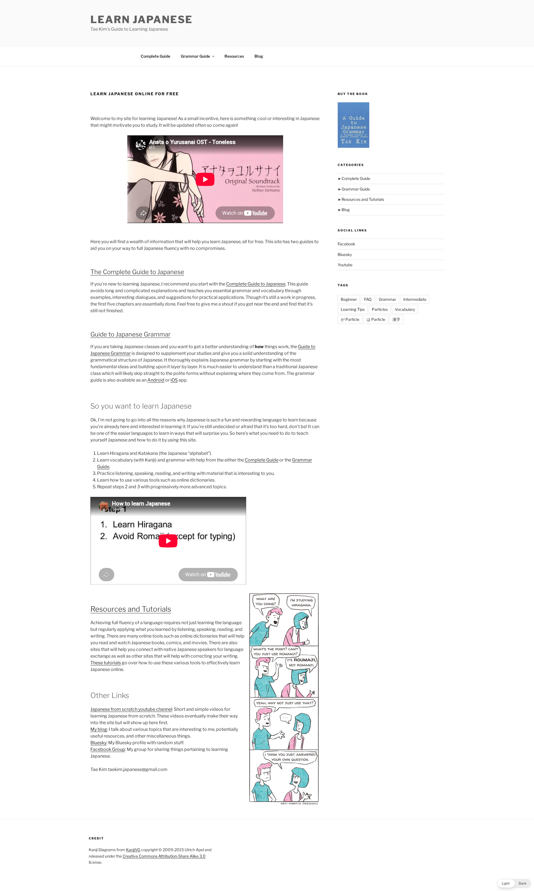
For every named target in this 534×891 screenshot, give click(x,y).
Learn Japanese (141, 19)
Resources (234, 56)
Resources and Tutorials (130, 609)
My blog (98, 729)
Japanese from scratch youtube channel (131, 709)
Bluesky (98, 742)
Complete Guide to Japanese (255, 284)
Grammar (387, 299)
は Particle (376, 319)
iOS (174, 380)
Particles (380, 309)
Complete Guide (155, 56)
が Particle (350, 319)
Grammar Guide (195, 56)
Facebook (346, 243)
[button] (514, 883)
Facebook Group (107, 749)
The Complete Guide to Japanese (137, 271)
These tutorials (105, 662)
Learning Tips (353, 309)
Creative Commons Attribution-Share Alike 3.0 (164, 856)
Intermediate (414, 299)
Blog (258, 56)
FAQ (368, 299)
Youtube (345, 264)
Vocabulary (405, 309)
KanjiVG (133, 849)
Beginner (349, 299)
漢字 (396, 319)
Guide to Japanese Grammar (130, 334)
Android (155, 380)
